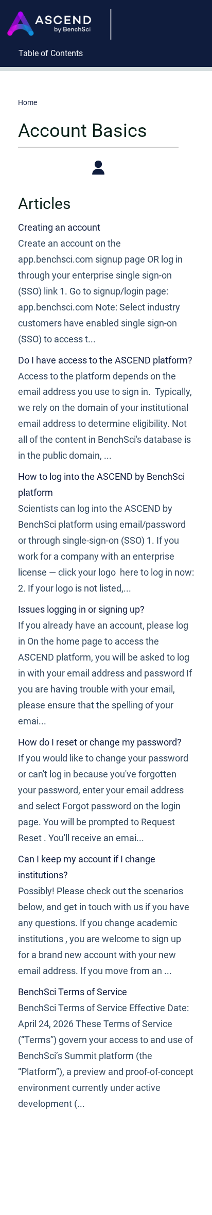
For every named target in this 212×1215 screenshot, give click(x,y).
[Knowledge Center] (62, 13)
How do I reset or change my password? (100, 742)
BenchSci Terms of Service (72, 991)
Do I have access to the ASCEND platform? (105, 360)
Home (27, 102)
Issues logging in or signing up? (81, 609)
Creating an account (59, 227)
